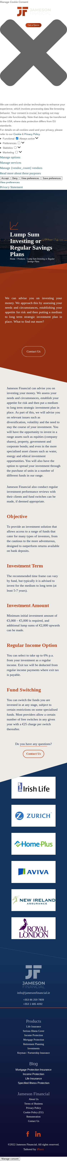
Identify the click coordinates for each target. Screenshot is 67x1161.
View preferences (30, 178)
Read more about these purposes (20, 173)
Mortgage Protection (33, 1039)
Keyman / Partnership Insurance (33, 1052)
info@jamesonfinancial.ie (33, 993)
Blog (33, 1063)
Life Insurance (33, 1026)
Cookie (17, 134)
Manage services (10, 162)
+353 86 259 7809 (33, 999)
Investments (33, 1048)
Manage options (10, 157)
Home (12, 259)
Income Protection (33, 1035)
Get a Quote (33, 25)
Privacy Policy (32, 134)
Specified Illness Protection (33, 1083)
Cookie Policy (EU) (33, 1112)
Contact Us (34, 351)
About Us (33, 1099)
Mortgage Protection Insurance (33, 1069)
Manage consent (10, 1158)
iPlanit (40, 1149)
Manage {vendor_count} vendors (21, 168)
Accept (5, 178)
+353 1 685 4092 (33, 1004)
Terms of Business (33, 1103)
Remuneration (33, 1116)
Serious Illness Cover (33, 1031)
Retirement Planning (33, 1044)
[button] (33, 53)
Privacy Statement (11, 187)
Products (21, 259)
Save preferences (52, 178)
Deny (15, 178)
